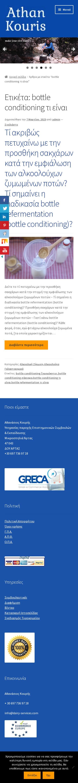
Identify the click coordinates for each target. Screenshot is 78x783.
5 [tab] (46, 68)
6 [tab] (50, 68)
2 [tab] (32, 68)
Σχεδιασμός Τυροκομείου (22, 618)
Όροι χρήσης (13, 526)
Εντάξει (32, 775)
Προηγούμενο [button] (5, 49)
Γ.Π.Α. (8, 532)
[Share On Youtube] (4, 250)
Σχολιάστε (11, 124)
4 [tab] (41, 68)
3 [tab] (37, 68)
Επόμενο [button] (73, 49)
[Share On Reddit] (4, 233)
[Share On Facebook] (4, 200)
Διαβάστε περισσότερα (26, 345)
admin (56, 119)
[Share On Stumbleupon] (4, 242)
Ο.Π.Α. (9, 542)
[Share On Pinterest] (4, 225)
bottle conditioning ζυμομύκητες (36, 373)
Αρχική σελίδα (17, 77)
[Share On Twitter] (4, 208)
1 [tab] (27, 68)
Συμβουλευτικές (16, 597)
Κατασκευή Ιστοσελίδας (21, 613)
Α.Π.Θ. (9, 537)
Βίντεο (9, 608)
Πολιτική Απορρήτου (19, 521)
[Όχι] (73, 767)
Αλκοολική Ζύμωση (31, 364)
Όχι (48, 775)
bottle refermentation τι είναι (30, 382)
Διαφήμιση (12, 603)
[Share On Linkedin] (4, 217)
